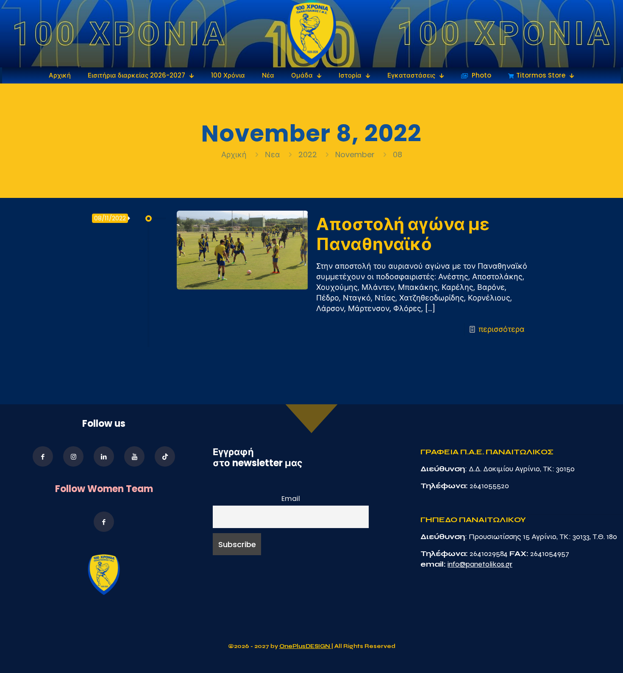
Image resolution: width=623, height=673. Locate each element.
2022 (307, 154)
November (355, 154)
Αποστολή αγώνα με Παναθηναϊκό (403, 234)
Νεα (272, 154)
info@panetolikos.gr (480, 564)
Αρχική (235, 154)
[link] (311, 34)
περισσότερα (501, 329)
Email (290, 498)
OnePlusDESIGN (305, 646)
